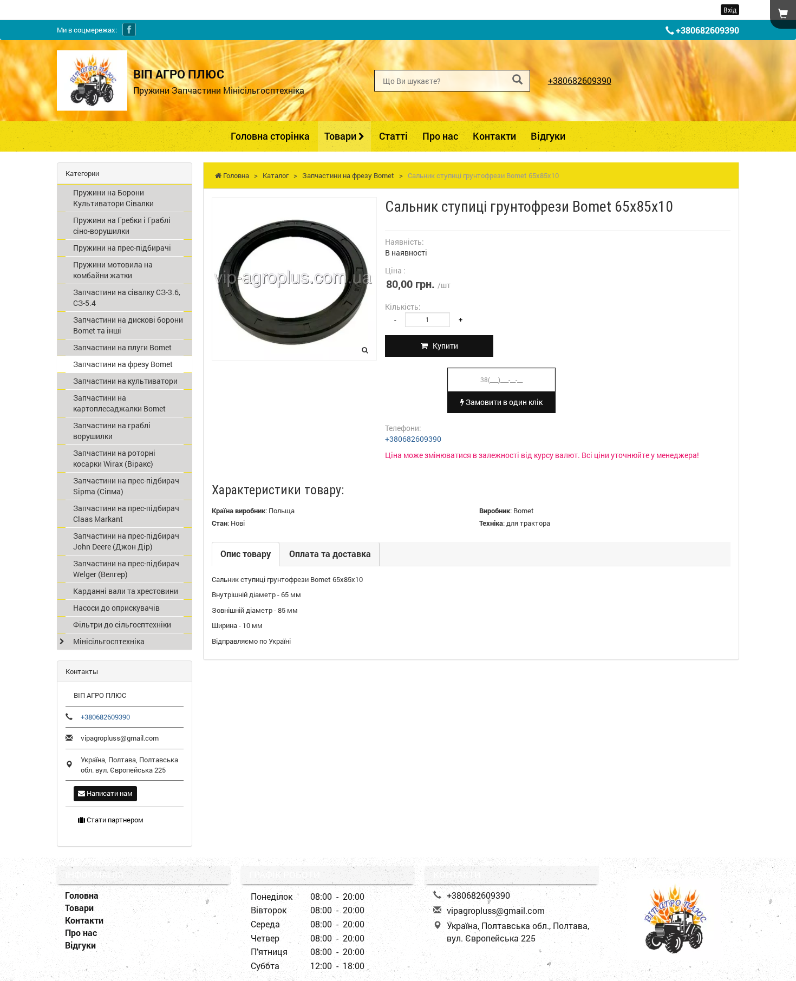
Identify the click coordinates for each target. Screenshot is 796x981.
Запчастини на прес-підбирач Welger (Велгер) (126, 568)
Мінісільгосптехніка (109, 641)
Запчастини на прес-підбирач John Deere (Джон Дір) (126, 541)
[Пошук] (517, 80)
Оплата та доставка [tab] (330, 553)
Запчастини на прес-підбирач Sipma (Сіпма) (126, 485)
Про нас (440, 135)
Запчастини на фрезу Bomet (123, 364)
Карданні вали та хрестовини (125, 591)
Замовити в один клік (503, 402)
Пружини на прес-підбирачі (122, 248)
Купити (443, 346)
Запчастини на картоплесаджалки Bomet (119, 403)
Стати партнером (114, 820)
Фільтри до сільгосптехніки (122, 624)
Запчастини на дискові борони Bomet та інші (128, 325)
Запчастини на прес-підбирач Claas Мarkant (126, 513)
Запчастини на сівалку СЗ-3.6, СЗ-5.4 (126, 297)
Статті (393, 135)
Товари (341, 135)
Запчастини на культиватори (125, 381)
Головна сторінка (270, 135)
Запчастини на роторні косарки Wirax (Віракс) (114, 458)
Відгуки (548, 135)
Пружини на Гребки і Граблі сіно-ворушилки (122, 225)
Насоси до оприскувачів (116, 608)
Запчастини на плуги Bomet (122, 347)
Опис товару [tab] (245, 553)
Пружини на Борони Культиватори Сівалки (113, 197)
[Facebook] (129, 29)
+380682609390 (707, 30)
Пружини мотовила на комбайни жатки (113, 269)
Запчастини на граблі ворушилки (112, 430)
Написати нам (109, 793)
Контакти (494, 135)
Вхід (729, 9)
